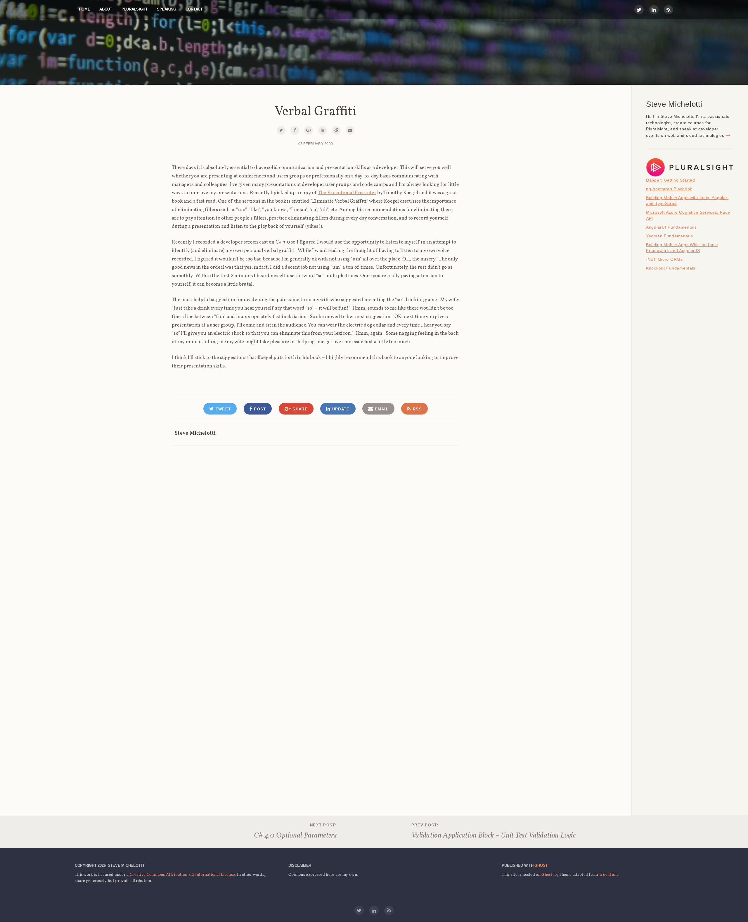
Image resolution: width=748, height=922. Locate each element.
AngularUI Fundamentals (671, 227)
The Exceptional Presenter (347, 192)
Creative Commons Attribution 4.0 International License (182, 874)
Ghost (541, 865)
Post (259, 409)
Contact (194, 9)
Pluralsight (135, 9)
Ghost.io (549, 874)
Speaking (166, 9)
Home (84, 9)
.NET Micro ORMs (664, 259)
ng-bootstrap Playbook (669, 189)
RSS (416, 409)
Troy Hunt (608, 874)
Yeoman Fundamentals (669, 236)
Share (299, 409)
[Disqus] (315, 519)
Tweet (222, 409)
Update (339, 409)
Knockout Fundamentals (670, 268)
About (105, 9)
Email (381, 409)
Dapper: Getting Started (670, 180)
